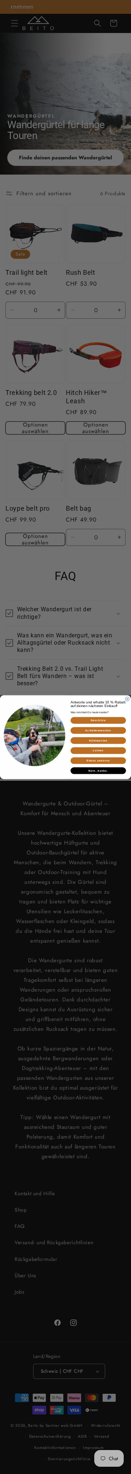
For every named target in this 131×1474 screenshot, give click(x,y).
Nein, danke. (98, 770)
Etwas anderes (98, 760)
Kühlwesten (98, 740)
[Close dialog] (127, 699)
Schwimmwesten (98, 730)
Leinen (98, 750)
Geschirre (98, 720)
